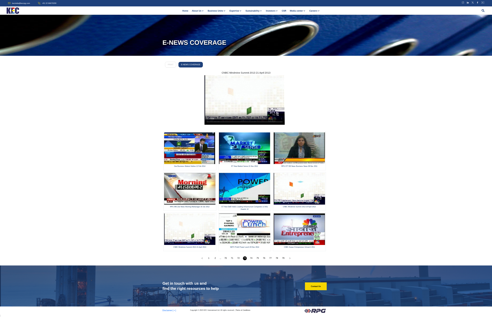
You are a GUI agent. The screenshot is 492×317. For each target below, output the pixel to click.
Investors (270, 11)
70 (225, 258)
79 (283, 258)
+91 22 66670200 (49, 3)
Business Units (215, 11)
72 (238, 258)
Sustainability (252, 11)
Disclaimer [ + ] (169, 310)
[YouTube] (482, 2)
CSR (284, 11)
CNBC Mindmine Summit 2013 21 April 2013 (246, 72)
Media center (296, 11)
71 (232, 258)
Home (185, 11)
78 (277, 258)
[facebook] (477, 2)
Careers (313, 11)
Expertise (234, 11)
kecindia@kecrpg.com (21, 3)
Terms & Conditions (243, 310)
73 (245, 258)
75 (258, 258)
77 (270, 258)
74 (251, 258)
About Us (196, 11)
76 (264, 258)
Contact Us (316, 286)
